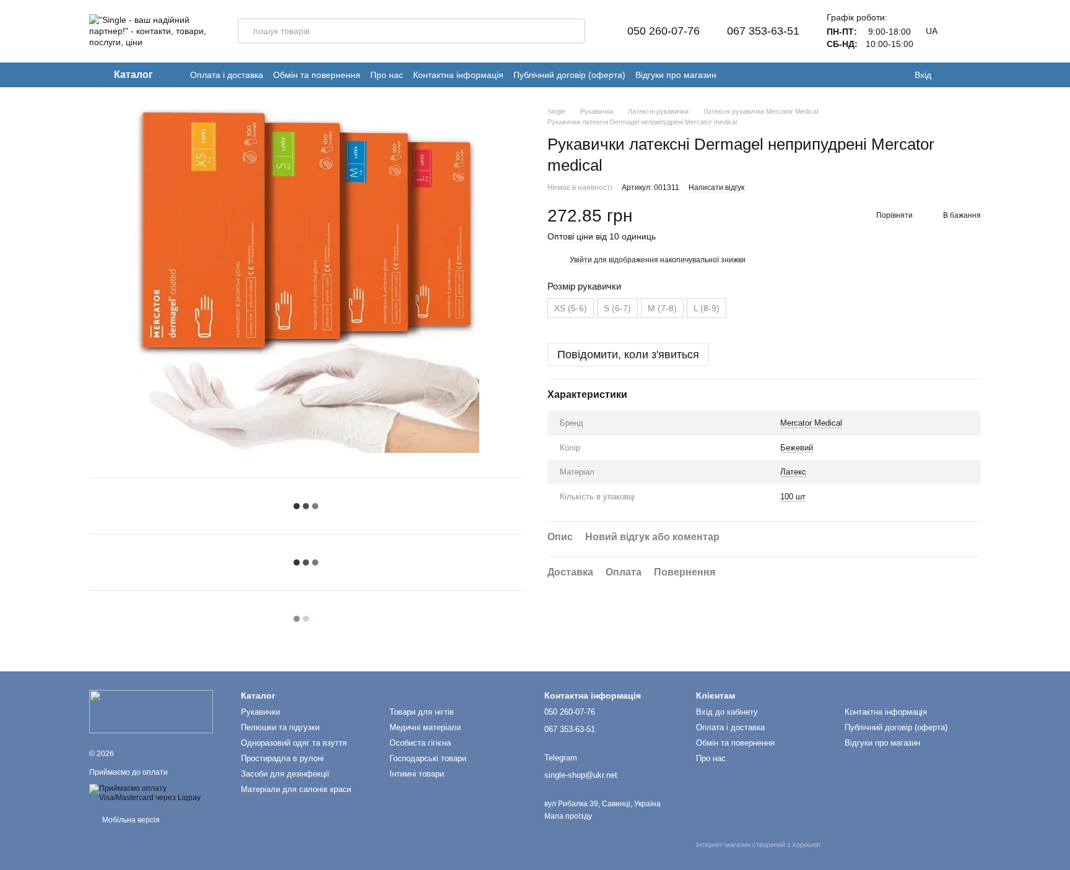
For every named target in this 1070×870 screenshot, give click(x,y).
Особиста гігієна (420, 742)
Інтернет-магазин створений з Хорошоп (758, 844)
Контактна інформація (458, 75)
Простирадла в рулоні (282, 758)
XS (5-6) (570, 308)
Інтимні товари (416, 773)
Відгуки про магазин (675, 75)
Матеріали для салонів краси (296, 789)
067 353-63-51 (763, 31)
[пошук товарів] (572, 31)
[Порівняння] (974, 75)
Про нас (386, 75)
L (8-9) (707, 308)
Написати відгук (716, 187)
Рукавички (260, 712)
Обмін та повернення (316, 75)
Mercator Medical (811, 423)
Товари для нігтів (421, 712)
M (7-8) (662, 308)
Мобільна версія (130, 820)
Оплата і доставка (226, 75)
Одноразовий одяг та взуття (294, 742)
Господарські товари (427, 758)
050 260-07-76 (663, 31)
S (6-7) (617, 308)
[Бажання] (950, 75)
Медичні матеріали (425, 727)
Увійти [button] (581, 260)
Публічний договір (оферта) (569, 75)
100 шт (793, 496)
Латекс (793, 471)
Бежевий (796, 447)
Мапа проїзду (568, 816)
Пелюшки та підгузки (280, 727)
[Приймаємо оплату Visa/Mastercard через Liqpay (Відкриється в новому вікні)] (155, 792)
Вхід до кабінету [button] (727, 712)
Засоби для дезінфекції (285, 773)
